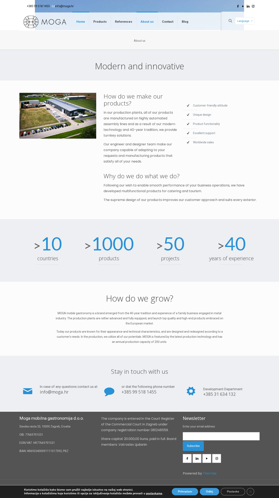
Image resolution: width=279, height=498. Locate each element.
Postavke (233, 492)
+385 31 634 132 (219, 394)
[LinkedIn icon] (248, 6)
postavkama (154, 493)
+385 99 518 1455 (38, 6)
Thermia (209, 473)
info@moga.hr (64, 6)
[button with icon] (187, 458)
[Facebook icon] (237, 6)
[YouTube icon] (242, 6)
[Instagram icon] (253, 6)
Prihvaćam (185, 492)
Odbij (209, 492)
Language (243, 20)
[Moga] (44, 21)
